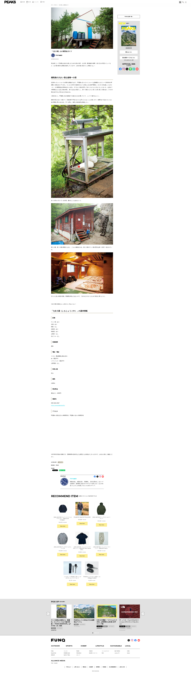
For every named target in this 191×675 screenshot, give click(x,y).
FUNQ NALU (78, 653)
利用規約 (104, 666)
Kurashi (55, 663)
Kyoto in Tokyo (67, 655)
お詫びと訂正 (122, 666)
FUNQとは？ (68, 666)
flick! (103, 653)
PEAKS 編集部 (73, 478)
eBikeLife (53, 655)
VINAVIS (90, 651)
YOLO (52, 663)
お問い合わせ (77, 666)
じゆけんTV (117, 653)
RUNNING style (67, 653)
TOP (52, 4)
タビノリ (78, 655)
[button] (48, 613)
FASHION (133, 626)
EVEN (128, 651)
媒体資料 (91, 666)
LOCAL (128, 646)
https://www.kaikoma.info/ (58, 405)
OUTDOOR (59, 628)
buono (128, 653)
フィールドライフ (105, 651)
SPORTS (129, 628)
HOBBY (84, 646)
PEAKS (55, 4)
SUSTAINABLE (116, 646)
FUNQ (52, 651)
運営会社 (84, 666)
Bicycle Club (53, 653)
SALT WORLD (117, 651)
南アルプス (60, 462)
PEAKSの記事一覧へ (129, 16)
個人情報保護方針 (112, 666)
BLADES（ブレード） (93, 653)
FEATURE (99, 626)
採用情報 (98, 666)
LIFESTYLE (100, 646)
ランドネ (65, 651)
